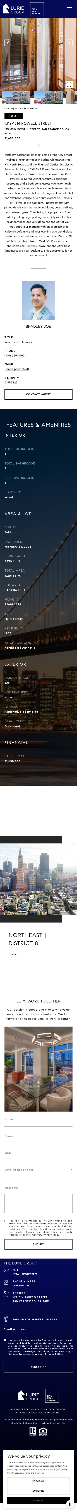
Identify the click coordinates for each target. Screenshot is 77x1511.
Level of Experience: (19, 1169)
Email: (8, 1152)
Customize (38, 1490)
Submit (38, 1244)
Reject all (38, 1481)
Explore (38, 967)
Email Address (15, 1329)
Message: (11, 1187)
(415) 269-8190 (14, 355)
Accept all (38, 1500)
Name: (9, 1119)
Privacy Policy (51, 1234)
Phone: (9, 1136)
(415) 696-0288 (21, 1285)
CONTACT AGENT (38, 394)
